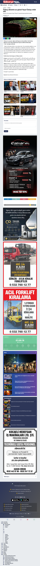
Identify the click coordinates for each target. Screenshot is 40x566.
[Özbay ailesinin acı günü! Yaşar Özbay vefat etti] (20, 27)
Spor (6, 540)
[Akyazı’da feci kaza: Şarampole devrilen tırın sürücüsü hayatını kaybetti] (8, 381)
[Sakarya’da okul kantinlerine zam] (12, 98)
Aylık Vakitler (6, 349)
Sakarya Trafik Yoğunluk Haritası (27, 506)
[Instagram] (19, 497)
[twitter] (14, 519)
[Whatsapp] (22, 497)
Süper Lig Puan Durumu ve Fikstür (11, 560)
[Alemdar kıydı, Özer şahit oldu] (12, 110)
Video (4, 544)
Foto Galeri (5, 543)
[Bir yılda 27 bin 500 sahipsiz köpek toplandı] (28, 85)
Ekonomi (7, 538)
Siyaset (6, 539)
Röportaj (5, 548)
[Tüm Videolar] (35, 352)
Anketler (5, 550)
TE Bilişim (22, 516)
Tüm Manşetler (24, 508)
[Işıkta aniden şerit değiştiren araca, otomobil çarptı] (8, 376)
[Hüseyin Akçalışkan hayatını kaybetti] (28, 98)
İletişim (4, 553)
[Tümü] (35, 476)
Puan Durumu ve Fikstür (8, 508)
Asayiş (6, 534)
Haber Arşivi (7, 564)
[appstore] (15, 500)
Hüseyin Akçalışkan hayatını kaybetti (27, 103)
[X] (17, 497)
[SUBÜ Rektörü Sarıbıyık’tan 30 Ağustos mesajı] (28, 110)
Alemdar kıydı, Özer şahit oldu (9, 115)
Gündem (6, 535)
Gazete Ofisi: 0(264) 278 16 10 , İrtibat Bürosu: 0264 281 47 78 (21, 491)
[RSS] (24, 497)
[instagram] (21, 519)
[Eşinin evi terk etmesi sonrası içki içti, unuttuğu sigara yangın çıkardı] (8, 392)
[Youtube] (21, 497)
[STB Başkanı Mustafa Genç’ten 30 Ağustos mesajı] (12, 85)
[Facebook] (15, 497)
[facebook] (7, 519)
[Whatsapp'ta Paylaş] (8, 38)
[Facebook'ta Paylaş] (4, 38)
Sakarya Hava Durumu (25, 504)
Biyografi (5, 549)
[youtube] (27, 519)
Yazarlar (11, 5)
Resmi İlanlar (4, 5)
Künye (16, 5)
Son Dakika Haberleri (9, 563)
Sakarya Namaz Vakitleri (9, 506)
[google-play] (24, 500)
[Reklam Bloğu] (20, 224)
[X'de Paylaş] (6, 38)
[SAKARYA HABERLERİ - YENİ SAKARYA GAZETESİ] (11, 2)
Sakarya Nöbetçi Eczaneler (9, 504)
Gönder (6, 131)
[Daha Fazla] (9, 38)
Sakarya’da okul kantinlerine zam (10, 103)
